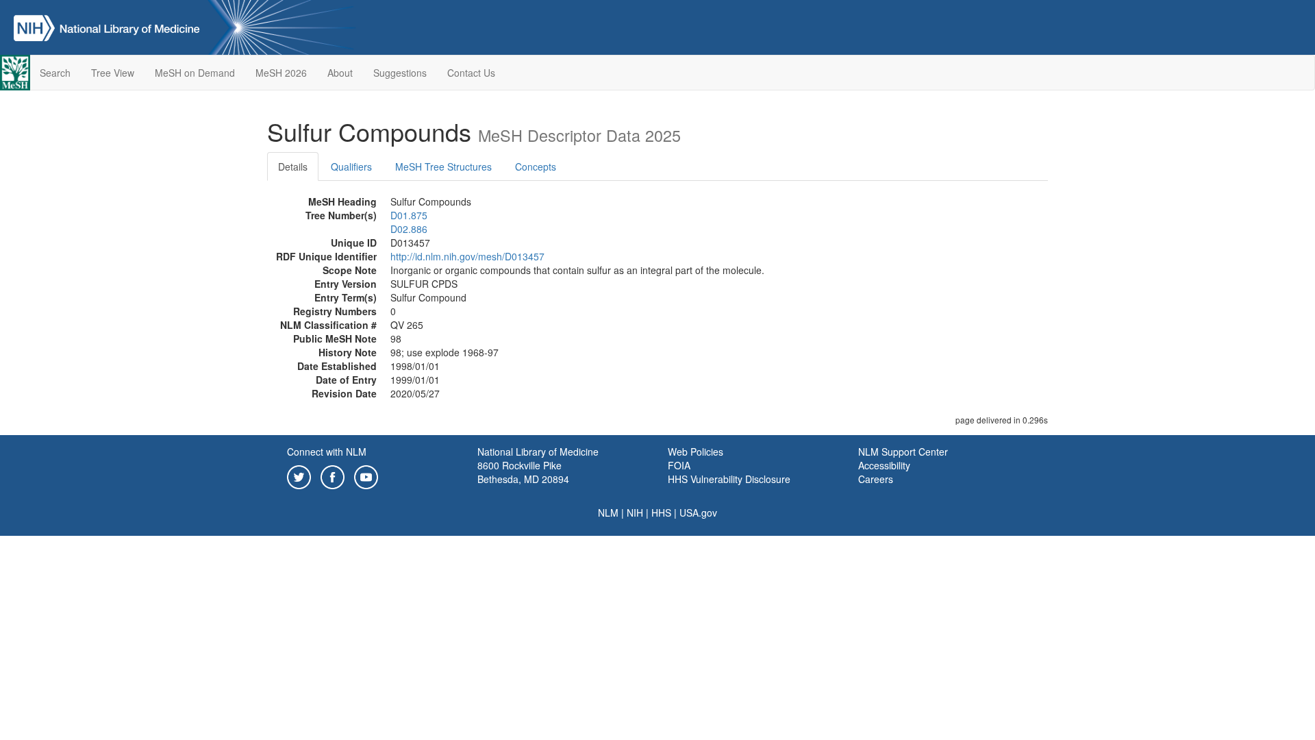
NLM (608, 512)
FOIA (679, 465)
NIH (635, 512)
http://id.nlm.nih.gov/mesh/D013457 (467, 256)
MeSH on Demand (195, 72)
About (340, 72)
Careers (875, 479)
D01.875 (408, 215)
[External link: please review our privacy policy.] (299, 475)
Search (55, 72)
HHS (661, 512)
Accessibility (884, 465)
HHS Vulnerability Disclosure (729, 479)
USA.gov (698, 512)
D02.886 (408, 229)
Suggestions (400, 72)
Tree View (112, 72)
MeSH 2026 (281, 72)
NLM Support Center (903, 451)
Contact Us (471, 72)
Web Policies (695, 451)
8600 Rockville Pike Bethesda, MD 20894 (523, 472)
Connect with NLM (326, 451)
